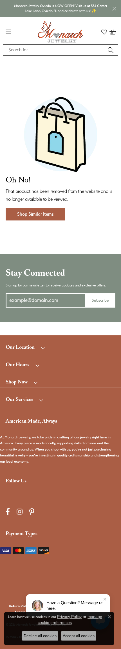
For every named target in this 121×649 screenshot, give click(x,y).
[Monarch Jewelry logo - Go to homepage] (60, 32)
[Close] (114, 8)
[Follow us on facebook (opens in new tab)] (8, 511)
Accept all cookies (79, 635)
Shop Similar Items (35, 214)
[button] (104, 31)
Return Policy (19, 606)
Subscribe (100, 300)
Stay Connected (35, 274)
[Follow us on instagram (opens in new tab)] (20, 511)
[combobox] (54, 50)
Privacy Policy (69, 616)
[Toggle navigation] (8, 32)
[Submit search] (111, 50)
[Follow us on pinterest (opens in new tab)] (31, 511)
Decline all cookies (40, 635)
